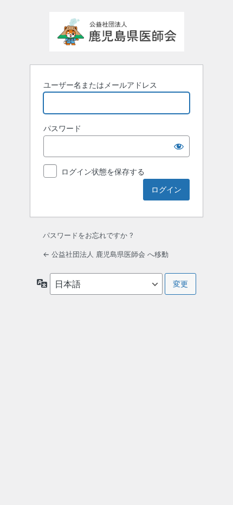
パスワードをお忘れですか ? (88, 235)
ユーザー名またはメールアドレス (100, 84)
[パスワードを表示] (179, 146)
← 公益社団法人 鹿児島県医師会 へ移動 (106, 254)
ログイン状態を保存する (103, 171)
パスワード (62, 128)
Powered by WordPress (116, 31)
